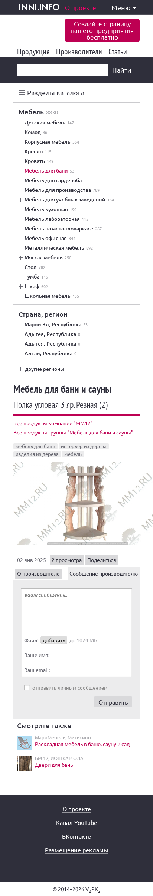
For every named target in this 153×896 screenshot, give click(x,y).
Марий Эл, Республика (56, 324)
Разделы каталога (55, 92)
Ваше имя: (36, 655)
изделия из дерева (37, 454)
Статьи (119, 51)
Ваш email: (37, 669)
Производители (80, 51)
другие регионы (44, 369)
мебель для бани (35, 446)
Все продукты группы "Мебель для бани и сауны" (73, 432)
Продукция (34, 51)
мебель (73, 454)
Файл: (31, 640)
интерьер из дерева (84, 446)
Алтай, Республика (50, 353)
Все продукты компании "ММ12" (53, 423)
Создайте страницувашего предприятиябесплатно (102, 30)
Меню (121, 7)
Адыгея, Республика (52, 334)
